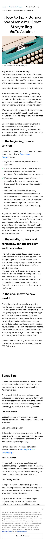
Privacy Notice (7, 531)
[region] (22, 523)
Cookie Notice (22, 531)
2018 (27, 66)
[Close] (42, 509)
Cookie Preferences (22, 536)
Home (4, 7)
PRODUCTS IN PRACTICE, (16, 66)
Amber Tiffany (22, 71)
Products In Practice (16, 7)
